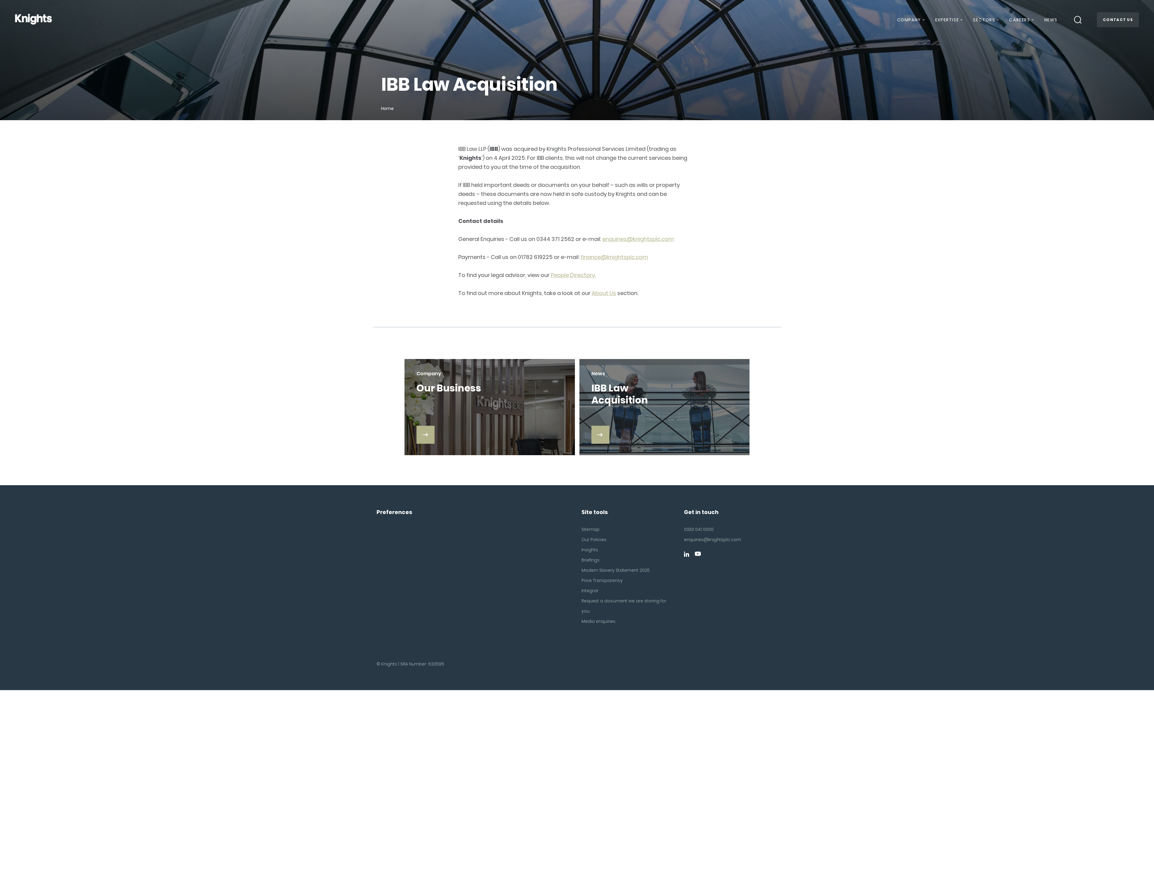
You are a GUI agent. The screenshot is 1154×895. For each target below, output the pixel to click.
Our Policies (594, 540)
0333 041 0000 (699, 529)
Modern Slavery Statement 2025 (616, 570)
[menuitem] (910, 22)
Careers (1019, 20)
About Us (604, 293)
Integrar (590, 591)
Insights (590, 550)
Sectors (984, 20)
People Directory (573, 275)
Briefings (591, 560)
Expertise (947, 20)
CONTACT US (1118, 19)
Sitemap (591, 529)
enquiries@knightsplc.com (638, 239)
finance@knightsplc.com (614, 257)
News (1051, 20)
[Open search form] (1078, 20)
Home (387, 108)
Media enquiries (598, 621)
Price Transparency (602, 580)
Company (909, 20)
